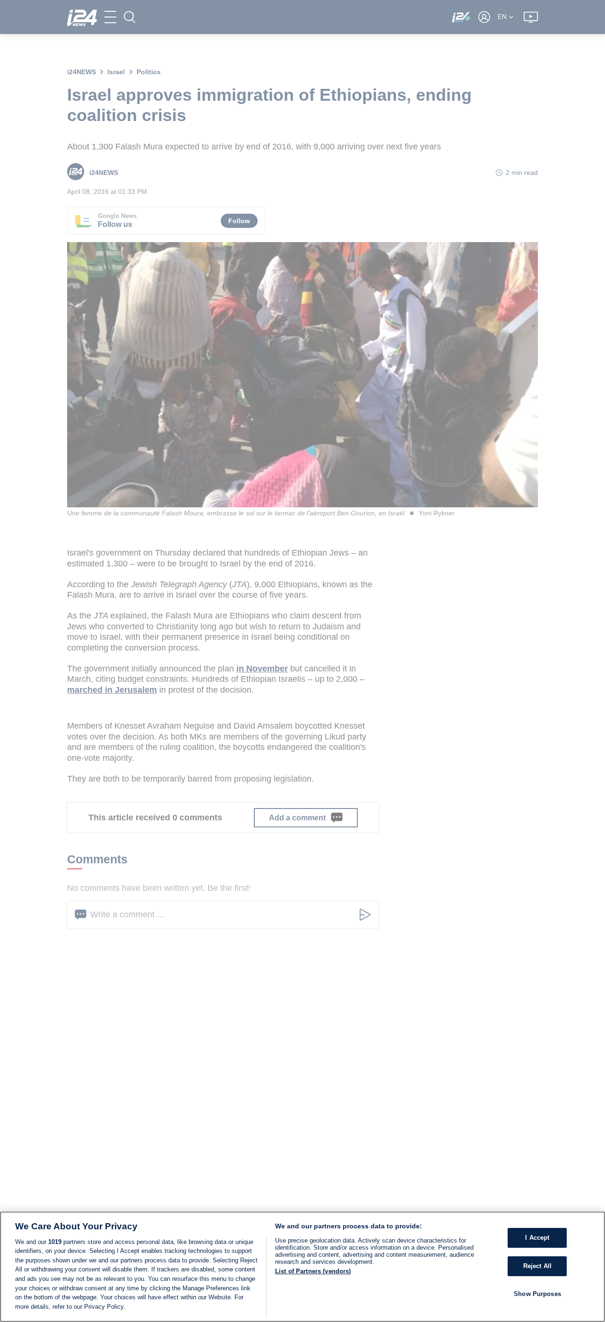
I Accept (537, 1237)
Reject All (537, 1266)
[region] (302, 1266)
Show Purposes (537, 1293)
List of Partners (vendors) (313, 1271)
